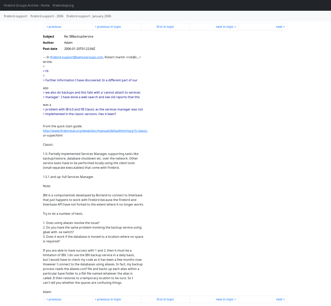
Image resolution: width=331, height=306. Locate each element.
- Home (27, 5)
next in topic (225, 27)
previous (55, 27)
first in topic (165, 27)
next (279, 27)
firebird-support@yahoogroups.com (76, 57)
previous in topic (109, 27)
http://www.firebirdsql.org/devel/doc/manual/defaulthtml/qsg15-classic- (95, 131)
